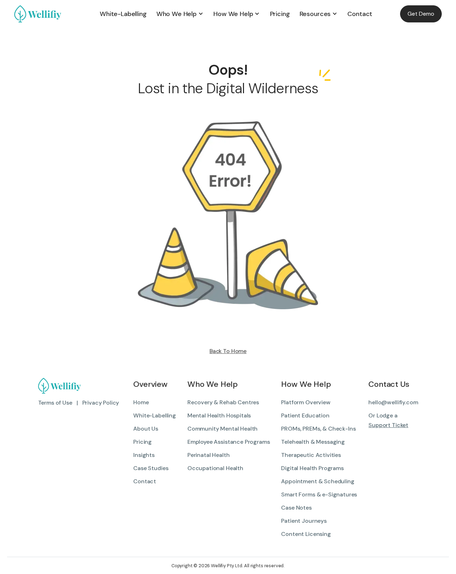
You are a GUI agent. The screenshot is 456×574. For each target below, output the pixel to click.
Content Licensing (306, 534)
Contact (144, 481)
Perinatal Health (208, 455)
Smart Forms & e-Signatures (319, 494)
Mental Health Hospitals (219, 415)
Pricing (142, 442)
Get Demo (421, 13)
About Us (145, 428)
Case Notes (296, 507)
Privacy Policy (100, 402)
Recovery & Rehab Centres (223, 402)
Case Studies (150, 468)
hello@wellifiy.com (393, 402)
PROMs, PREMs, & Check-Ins (318, 428)
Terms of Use (55, 402)
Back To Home (228, 351)
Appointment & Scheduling (317, 481)
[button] (180, 14)
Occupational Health (215, 468)
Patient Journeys (303, 521)
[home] (54, 13)
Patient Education (305, 415)
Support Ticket (388, 425)
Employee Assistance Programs (228, 442)
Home (141, 402)
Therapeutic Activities (311, 455)
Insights (144, 455)
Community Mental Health (222, 428)
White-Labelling (154, 415)
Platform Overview (305, 402)
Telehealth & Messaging (312, 442)
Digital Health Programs (312, 468)
